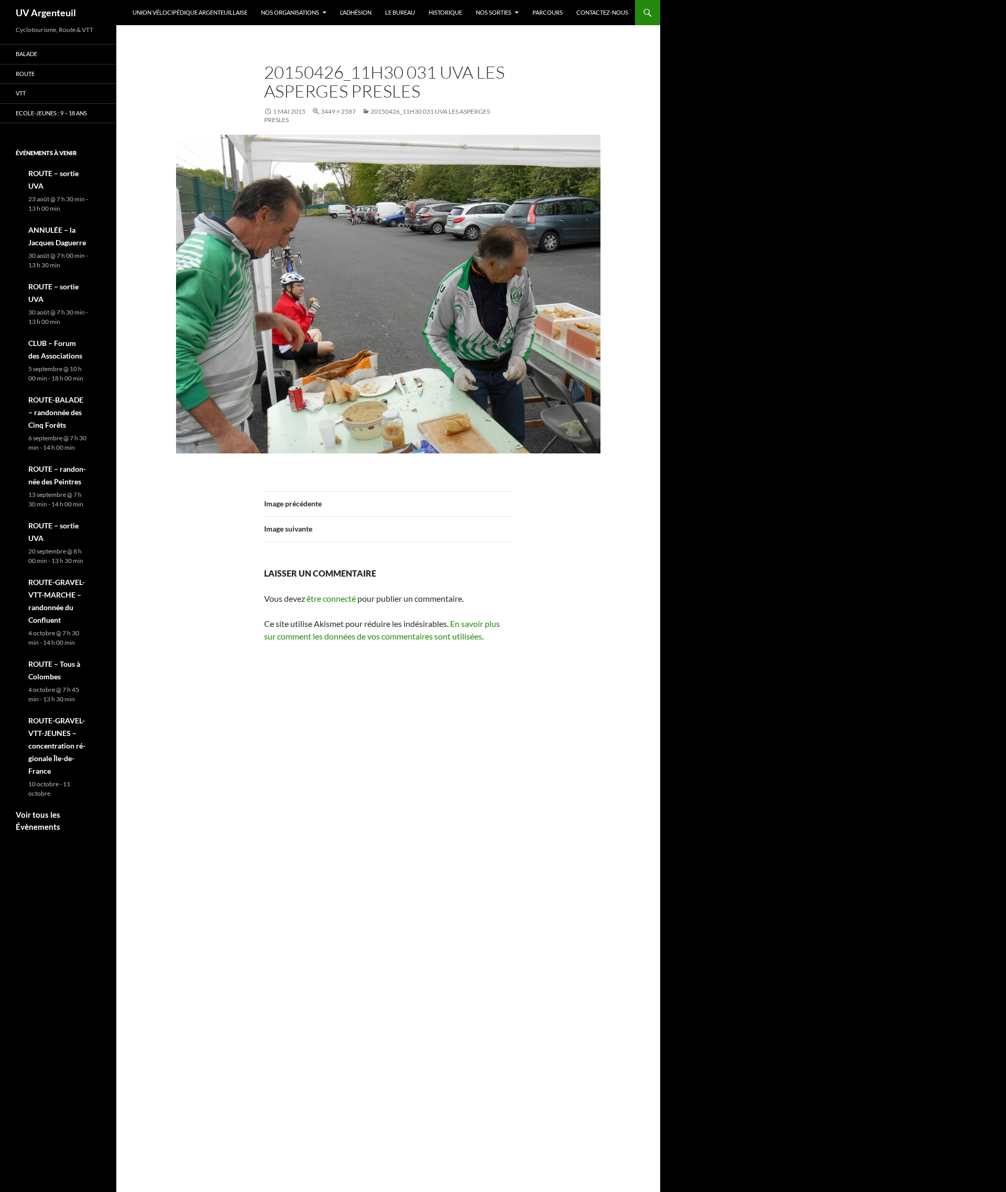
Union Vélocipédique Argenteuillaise (190, 12)
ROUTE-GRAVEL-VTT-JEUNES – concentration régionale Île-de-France (56, 745)
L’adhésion (355, 12)
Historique (445, 12)
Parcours (547, 12)
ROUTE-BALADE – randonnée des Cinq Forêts (55, 412)
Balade (26, 53)
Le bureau (400, 12)
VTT (21, 93)
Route (25, 73)
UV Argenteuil (46, 12)
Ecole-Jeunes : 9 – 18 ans (51, 113)
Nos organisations (290, 12)
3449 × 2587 (338, 111)
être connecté (331, 598)
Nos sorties (493, 12)
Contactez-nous (602, 12)
